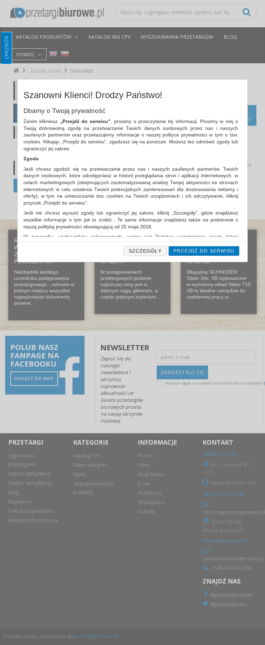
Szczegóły (145, 251)
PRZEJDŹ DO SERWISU (204, 251)
